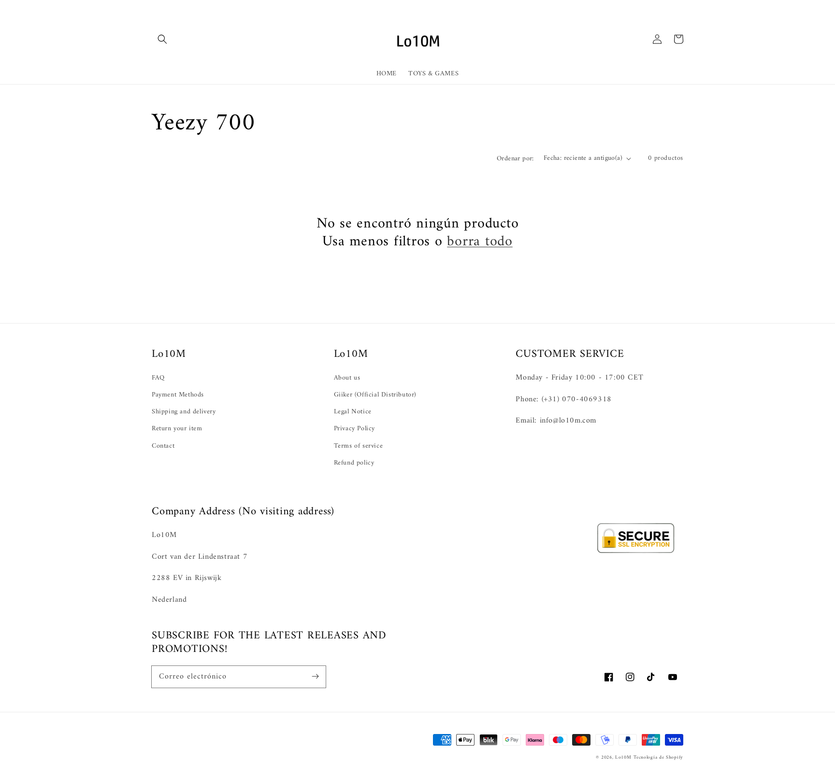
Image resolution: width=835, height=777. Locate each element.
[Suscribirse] (315, 676)
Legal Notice (353, 412)
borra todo (480, 242)
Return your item (177, 429)
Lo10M (623, 757)
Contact (163, 446)
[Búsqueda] (162, 39)
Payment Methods (178, 395)
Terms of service (358, 446)
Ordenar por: (515, 159)
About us (347, 378)
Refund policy (354, 463)
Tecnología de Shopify (658, 757)
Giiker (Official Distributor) (375, 395)
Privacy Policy (354, 429)
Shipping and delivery (184, 412)
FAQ (158, 378)
